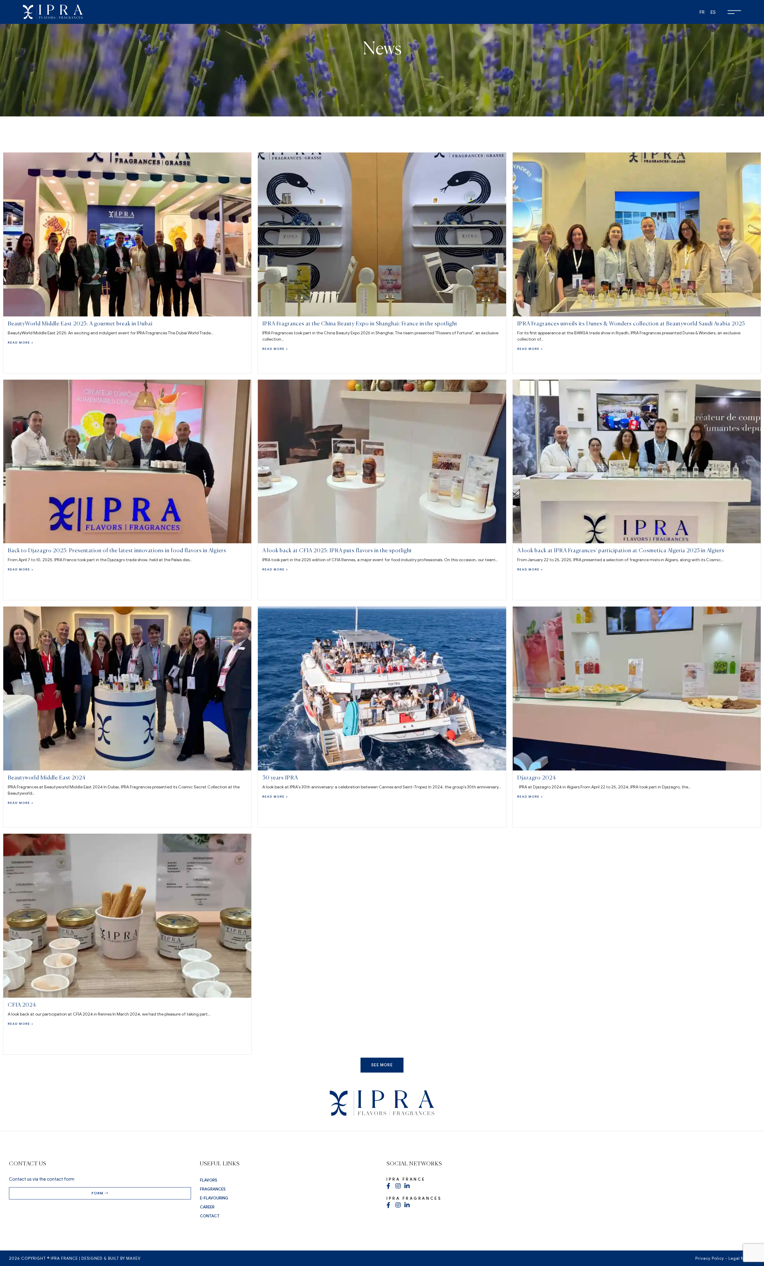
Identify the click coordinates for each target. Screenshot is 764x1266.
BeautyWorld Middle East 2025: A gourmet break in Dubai (80, 324)
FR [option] (702, 12)
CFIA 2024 (22, 1005)
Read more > (21, 342)
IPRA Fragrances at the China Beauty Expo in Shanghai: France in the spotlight (360, 324)
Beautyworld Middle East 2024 (47, 778)
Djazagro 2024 (536, 778)
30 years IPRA (280, 778)
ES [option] (713, 12)
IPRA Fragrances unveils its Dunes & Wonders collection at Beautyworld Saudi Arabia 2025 (631, 324)
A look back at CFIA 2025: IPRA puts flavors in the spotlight (337, 550)
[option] (702, 12)
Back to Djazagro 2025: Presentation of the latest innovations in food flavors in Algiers (117, 550)
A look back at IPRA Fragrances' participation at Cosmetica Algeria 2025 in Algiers (620, 550)
